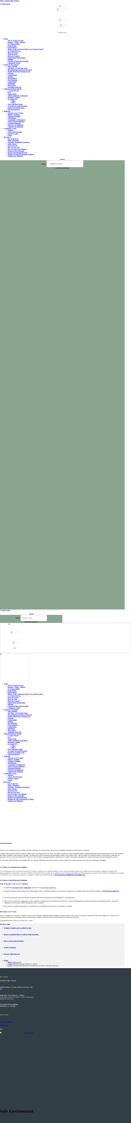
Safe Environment (6, 843)
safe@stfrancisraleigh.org (48, 887)
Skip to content (5, 1)
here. (104, 860)
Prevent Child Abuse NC (12, 954)
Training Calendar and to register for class (17, 928)
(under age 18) (14, 962)
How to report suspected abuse (14, 941)
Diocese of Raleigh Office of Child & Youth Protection (21, 934)
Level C (10, 966)
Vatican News (4, 1025)
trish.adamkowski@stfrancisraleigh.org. (70, 875)
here (36, 891)
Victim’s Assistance (10, 947)
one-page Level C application (21, 887)
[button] (62, 159)
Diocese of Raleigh (6, 1022)
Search (44, 164)
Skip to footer (14, 1)
